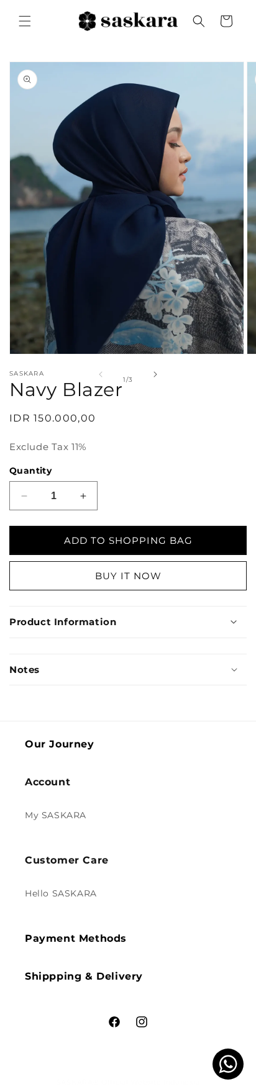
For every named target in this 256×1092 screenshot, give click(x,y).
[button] (25, 21)
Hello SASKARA (61, 893)
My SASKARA (55, 815)
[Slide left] (100, 374)
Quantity (30, 470)
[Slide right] (155, 374)
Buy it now (128, 576)
